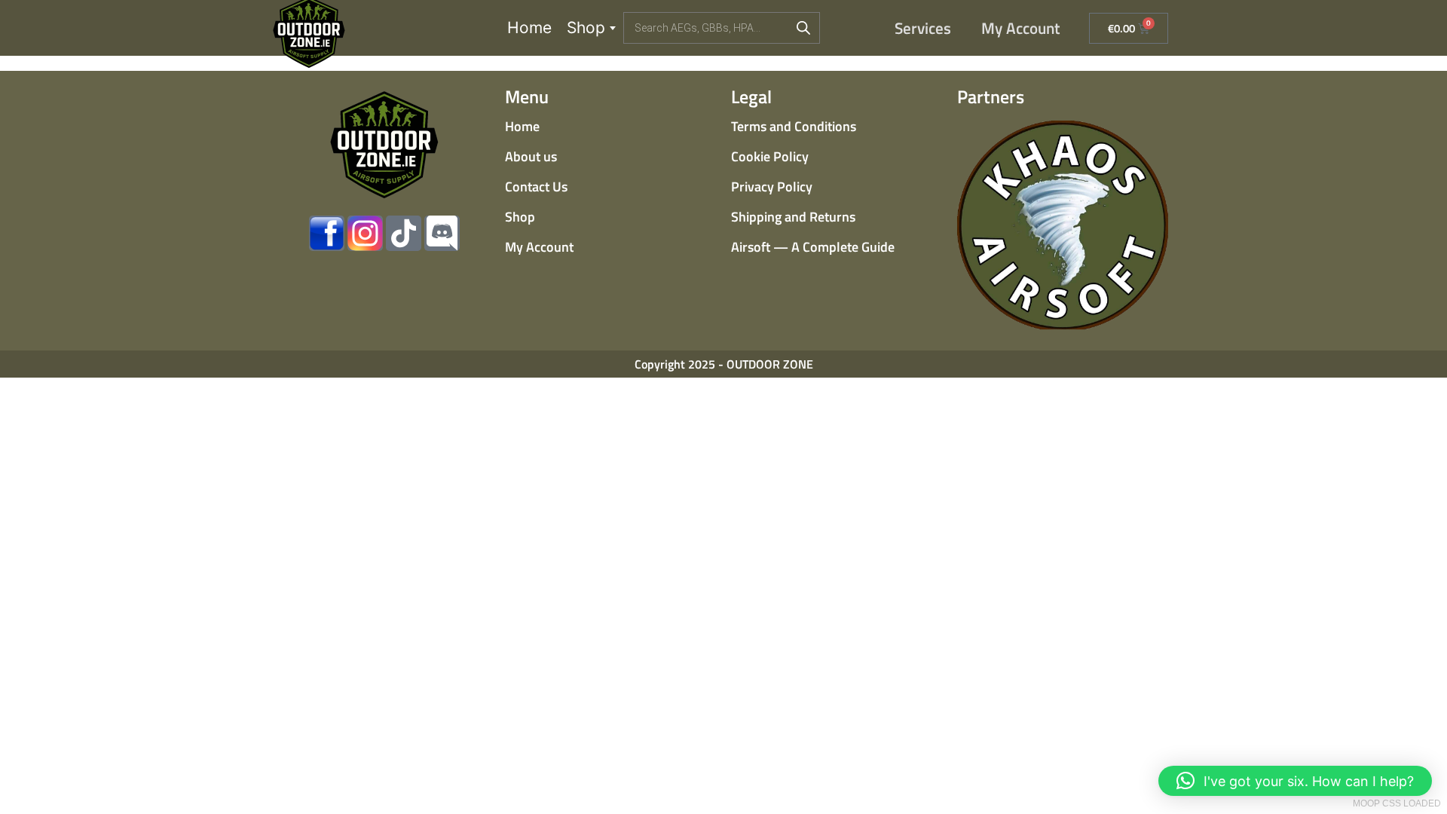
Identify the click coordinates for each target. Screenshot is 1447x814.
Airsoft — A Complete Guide (813, 247)
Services (923, 28)
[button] (1295, 781)
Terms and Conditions (793, 126)
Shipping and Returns (793, 217)
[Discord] (442, 233)
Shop (586, 27)
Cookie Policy (770, 156)
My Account (1020, 28)
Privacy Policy (771, 186)
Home (529, 27)
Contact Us (536, 186)
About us (531, 156)
